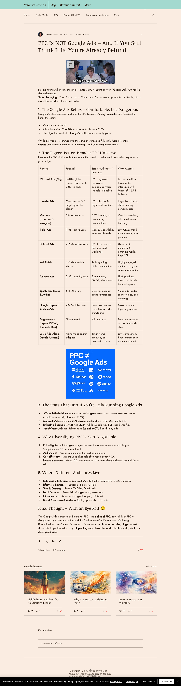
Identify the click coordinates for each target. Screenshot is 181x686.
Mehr (116, 15)
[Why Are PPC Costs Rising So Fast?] (90, 582)
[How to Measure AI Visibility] (136, 582)
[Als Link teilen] (60, 541)
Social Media (42, 15)
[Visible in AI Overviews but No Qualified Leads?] (44, 582)
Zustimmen (167, 681)
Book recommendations (97, 15)
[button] (153, 15)
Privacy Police (116, 681)
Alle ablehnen (149, 681)
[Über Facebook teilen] (39, 541)
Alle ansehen (151, 566)
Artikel (27, 15)
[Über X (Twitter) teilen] (46, 541)
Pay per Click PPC (71, 15)
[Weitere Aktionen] (141, 34)
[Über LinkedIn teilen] (53, 541)
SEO (56, 15)
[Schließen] (177, 681)
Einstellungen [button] (132, 681)
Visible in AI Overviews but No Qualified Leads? (43, 601)
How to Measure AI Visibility (130, 601)
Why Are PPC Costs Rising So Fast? (90, 601)
